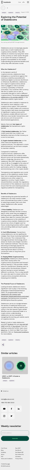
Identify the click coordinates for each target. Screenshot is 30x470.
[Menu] (28, 2)
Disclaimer (18, 456)
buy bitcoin (16, 326)
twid (8, 464)
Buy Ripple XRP (19, 452)
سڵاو (23, 2)
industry (18, 12)
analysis (4, 12)
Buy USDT (18, 448)
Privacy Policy (19, 458)
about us (4, 330)
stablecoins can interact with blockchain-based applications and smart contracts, (15, 296)
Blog (2, 450)
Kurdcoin (11, 324)
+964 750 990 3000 (7, 402)
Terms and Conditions (21, 332)
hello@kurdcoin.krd (7, 399)
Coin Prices (4, 448)
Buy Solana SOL (19, 454)
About (2, 454)
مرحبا (19, 2)
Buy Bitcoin (18, 450)
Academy (3, 452)
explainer (10, 12)
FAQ (18, 330)
